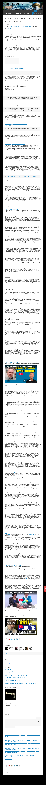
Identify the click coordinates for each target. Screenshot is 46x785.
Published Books (26, 13)
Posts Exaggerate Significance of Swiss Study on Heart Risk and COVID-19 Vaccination (21, 176)
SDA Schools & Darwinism (25, 11)
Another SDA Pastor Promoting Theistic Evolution (13, 674)
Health (21, 13)
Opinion (35, 11)
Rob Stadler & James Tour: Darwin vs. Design (31, 649)
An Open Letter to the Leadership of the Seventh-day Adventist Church (16, 675)
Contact (19, 11)
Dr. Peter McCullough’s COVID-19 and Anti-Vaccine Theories (15, 144)
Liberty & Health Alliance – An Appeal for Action (13, 565)
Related (7, 63)
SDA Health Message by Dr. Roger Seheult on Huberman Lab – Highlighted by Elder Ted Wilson (20, 683)
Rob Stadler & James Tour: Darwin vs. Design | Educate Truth (15, 735)
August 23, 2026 (7, 640)
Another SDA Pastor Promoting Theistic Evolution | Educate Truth (16, 737)
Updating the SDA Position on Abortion (11, 209)
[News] (37, 13)
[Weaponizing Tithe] (10, 694)
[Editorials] (33, 13)
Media (32, 11)
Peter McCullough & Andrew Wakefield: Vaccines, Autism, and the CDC (16, 678)
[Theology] (35, 13)
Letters (39, 11)
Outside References (16, 13)
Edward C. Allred (31, 534)
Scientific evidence (8, 13)
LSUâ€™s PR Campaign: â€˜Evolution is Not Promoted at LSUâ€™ (21, 26)
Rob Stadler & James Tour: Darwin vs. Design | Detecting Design (15, 745)
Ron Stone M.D (8, 28)
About (9, 11)
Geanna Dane (8, 69)
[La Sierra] (38, 13)
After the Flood (30, 753)
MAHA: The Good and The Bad (10, 681)
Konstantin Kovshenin (26, 772)
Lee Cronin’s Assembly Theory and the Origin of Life (21, 649)
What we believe (14, 11)
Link (12, 276)
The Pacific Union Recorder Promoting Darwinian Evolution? (15, 677)
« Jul (6, 729)
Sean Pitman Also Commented (11, 60)
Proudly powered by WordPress (10, 772)
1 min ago (7, 24)
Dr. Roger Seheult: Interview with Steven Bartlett (13, 680)
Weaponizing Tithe (8, 653)
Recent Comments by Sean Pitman (13, 61)
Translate (13, 663)
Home (6, 11)
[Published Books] (40, 13)
